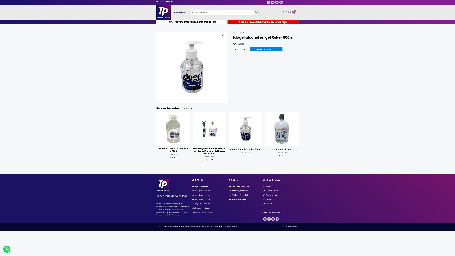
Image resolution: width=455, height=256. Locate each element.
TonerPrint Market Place (171, 196)
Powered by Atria (291, 226)
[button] (223, 35)
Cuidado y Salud (239, 32)
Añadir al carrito (266, 49)
